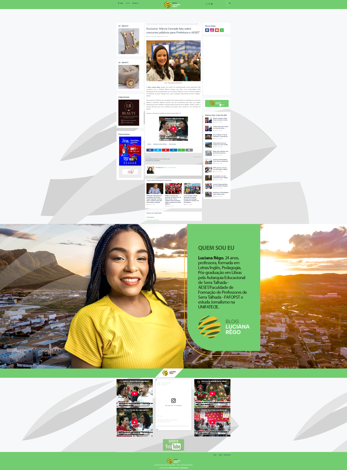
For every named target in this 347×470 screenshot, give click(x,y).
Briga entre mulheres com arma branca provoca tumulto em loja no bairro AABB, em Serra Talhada (220, 152)
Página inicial (149, 24)
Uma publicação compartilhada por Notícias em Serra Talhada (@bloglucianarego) (180, 426)
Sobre (220, 455)
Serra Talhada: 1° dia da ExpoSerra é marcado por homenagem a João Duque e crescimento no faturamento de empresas (221, 135)
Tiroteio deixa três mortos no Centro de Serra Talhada (220, 127)
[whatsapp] (222, 30)
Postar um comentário (152, 220)
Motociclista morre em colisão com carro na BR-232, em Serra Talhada (220, 144)
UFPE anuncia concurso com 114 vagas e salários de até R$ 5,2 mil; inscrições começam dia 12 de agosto (220, 168)
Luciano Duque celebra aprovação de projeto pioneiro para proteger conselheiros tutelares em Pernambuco (191, 199)
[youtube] (217, 30)
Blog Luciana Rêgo (152, 36)
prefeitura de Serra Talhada (160, 144)
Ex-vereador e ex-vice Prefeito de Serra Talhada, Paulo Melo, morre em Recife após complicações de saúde (220, 177)
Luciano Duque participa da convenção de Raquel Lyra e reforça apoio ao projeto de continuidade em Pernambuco (220, 185)
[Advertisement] (217, 66)
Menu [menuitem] (136, 3)
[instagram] (212, 30)
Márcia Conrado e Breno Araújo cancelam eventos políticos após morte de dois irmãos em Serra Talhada (220, 119)
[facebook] (207, 30)
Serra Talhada (172, 144)
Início (215, 455)
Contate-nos (227, 455)
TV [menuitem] (129, 3)
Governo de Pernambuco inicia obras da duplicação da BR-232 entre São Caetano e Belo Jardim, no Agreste (220, 160)
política (156, 24)
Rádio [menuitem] (121, 3)
